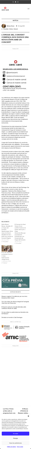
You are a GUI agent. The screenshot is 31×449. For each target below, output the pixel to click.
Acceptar (15, 433)
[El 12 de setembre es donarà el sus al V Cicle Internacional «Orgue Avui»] (7, 248)
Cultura (11, 29)
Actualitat (5, 29)
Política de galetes (11, 446)
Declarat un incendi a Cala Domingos (12, 317)
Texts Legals (20, 446)
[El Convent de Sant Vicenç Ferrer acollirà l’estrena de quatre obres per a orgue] (21, 234)
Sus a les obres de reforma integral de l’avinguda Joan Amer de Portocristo (15, 302)
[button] (28, 416)
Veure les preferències (15, 443)
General (16, 29)
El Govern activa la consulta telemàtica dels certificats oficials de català (14, 307)
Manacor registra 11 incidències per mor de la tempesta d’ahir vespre (14, 297)
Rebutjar (15, 438)
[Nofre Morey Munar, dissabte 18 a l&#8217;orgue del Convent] (8, 233)
